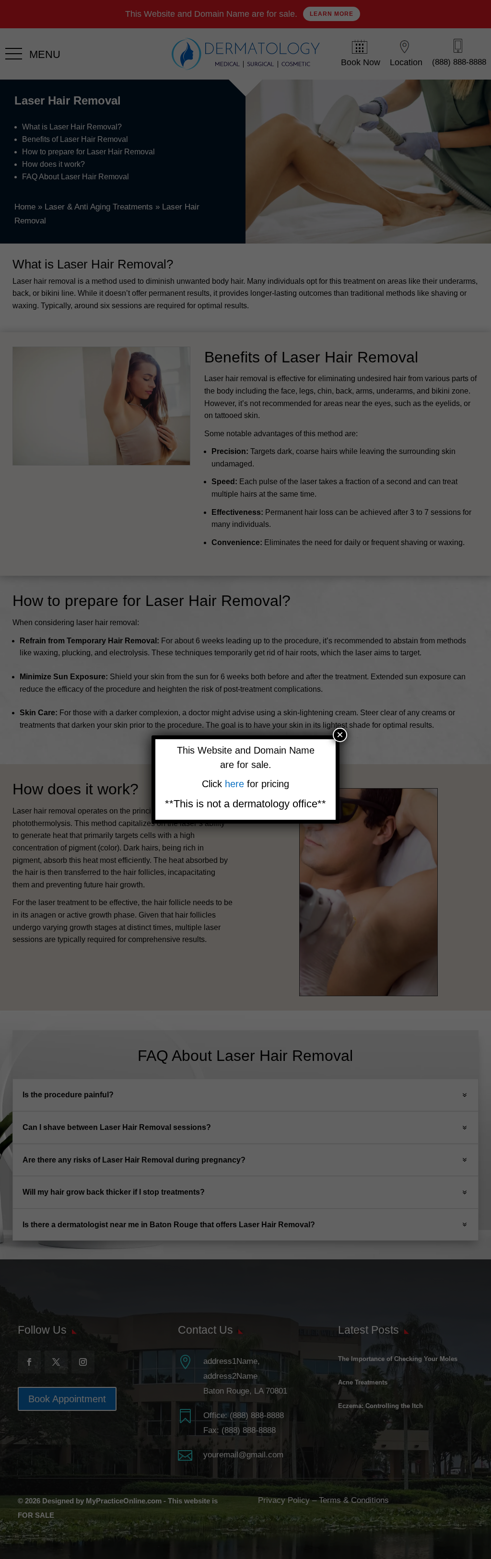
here (236, 784)
